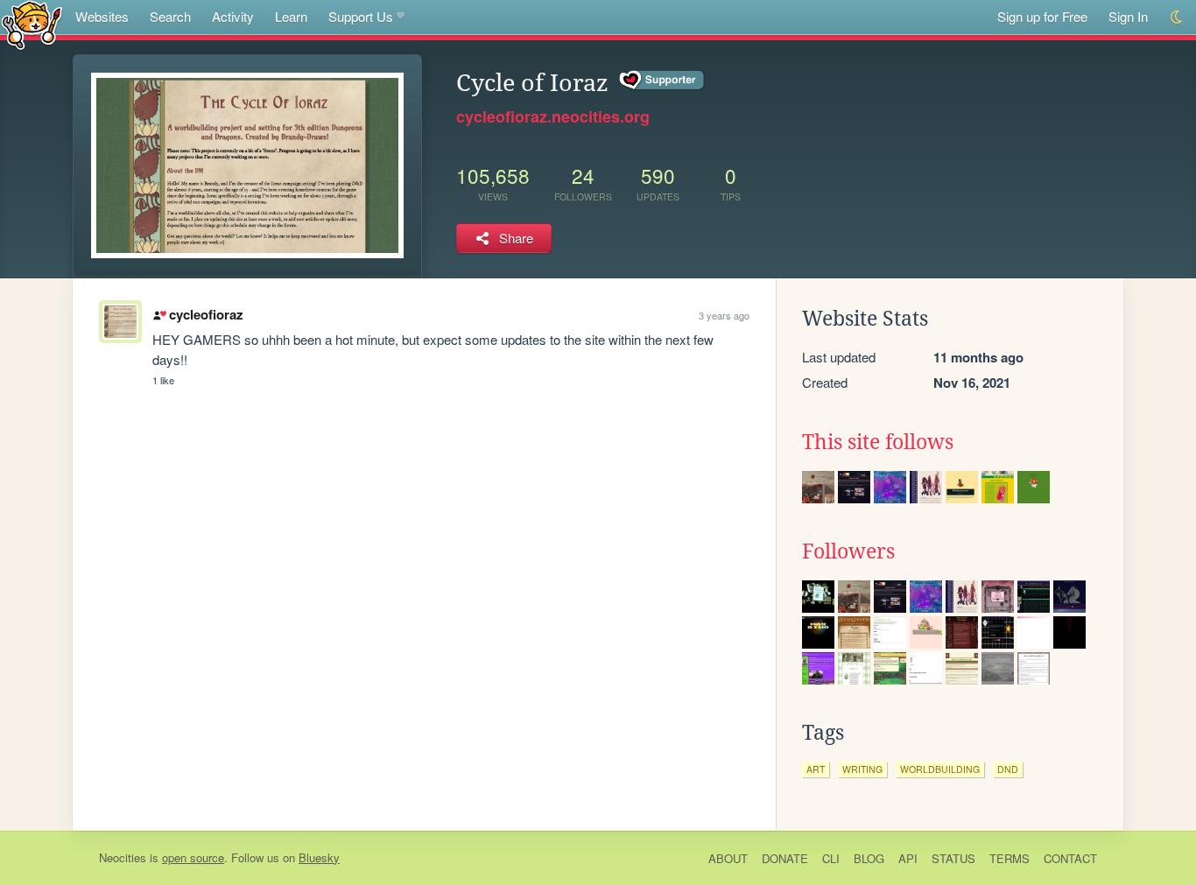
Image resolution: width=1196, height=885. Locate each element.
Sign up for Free (1042, 16)
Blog (869, 858)
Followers (848, 551)
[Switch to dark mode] (1177, 17)
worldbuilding (940, 769)
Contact (1070, 858)
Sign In (1128, 16)
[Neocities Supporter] (662, 80)
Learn (291, 16)
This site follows (877, 442)
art (815, 769)
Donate (785, 858)
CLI (831, 858)
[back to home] (32, 24)
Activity (233, 16)
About (728, 858)
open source (193, 857)
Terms (1009, 858)
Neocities (122, 857)
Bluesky (319, 857)
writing (862, 769)
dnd (1007, 769)
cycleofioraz (206, 314)
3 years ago (724, 315)
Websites (102, 16)
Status (953, 858)
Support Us (360, 16)
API (908, 858)
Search (170, 16)
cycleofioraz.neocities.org (553, 116)
